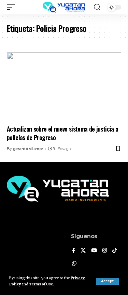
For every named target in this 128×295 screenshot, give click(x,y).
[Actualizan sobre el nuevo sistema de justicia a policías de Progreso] (64, 86)
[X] (83, 251)
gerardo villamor (28, 148)
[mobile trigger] (12, 7)
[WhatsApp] (74, 264)
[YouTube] (94, 251)
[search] (97, 7)
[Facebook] (73, 251)
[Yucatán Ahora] (64, 7)
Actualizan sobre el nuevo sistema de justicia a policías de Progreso (62, 133)
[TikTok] (114, 251)
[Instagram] (104, 251)
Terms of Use (41, 284)
